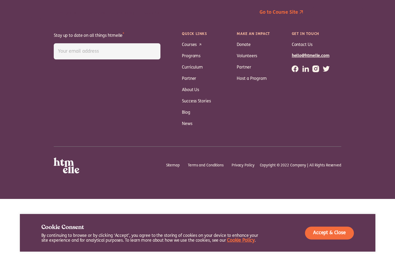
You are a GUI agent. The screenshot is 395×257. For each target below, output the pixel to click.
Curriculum (192, 67)
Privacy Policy (243, 165)
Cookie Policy (241, 240)
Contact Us (302, 45)
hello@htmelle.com (310, 56)
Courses (189, 45)
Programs (191, 56)
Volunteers (247, 56)
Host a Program (252, 79)
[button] (281, 12)
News (187, 124)
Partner (189, 79)
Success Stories (196, 101)
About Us (190, 90)
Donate (243, 45)
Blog (186, 112)
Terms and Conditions (206, 165)
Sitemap (173, 165)
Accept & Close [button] (329, 233)
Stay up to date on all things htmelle (88, 36)
